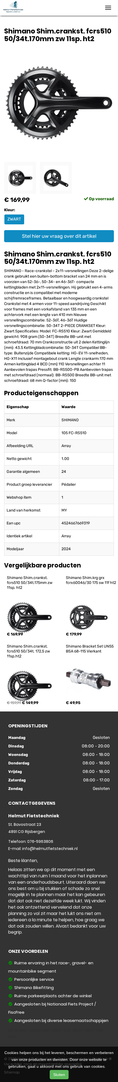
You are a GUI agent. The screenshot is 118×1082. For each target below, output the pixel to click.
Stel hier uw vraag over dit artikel (59, 236)
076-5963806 (40, 841)
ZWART (14, 219)
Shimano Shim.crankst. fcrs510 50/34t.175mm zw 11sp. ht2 (30, 582)
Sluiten (59, 1074)
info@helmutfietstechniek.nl (50, 848)
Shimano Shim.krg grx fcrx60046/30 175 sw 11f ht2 (91, 580)
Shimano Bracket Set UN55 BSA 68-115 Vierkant (90, 649)
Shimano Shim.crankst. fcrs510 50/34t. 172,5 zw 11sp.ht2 (29, 651)
